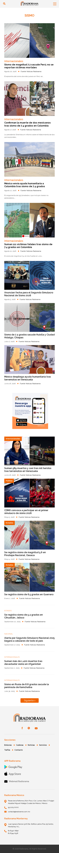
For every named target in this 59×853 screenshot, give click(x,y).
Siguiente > (29, 700)
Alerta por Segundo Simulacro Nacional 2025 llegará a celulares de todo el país (29, 639)
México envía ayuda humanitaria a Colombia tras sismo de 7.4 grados (24, 185)
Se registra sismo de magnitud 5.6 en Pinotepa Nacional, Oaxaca (25, 554)
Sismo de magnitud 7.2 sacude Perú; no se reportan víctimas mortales (29, 66)
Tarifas (7, 750)
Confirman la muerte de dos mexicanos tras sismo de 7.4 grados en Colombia (27, 124)
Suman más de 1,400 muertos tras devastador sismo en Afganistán (23, 662)
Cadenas (19, 745)
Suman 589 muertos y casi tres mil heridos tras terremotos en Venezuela (27, 469)
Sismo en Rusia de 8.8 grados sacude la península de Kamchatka (26, 686)
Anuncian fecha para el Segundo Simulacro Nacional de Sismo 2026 (28, 294)
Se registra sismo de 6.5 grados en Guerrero (28, 594)
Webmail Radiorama (19, 781)
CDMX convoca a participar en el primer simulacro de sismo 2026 (26, 512)
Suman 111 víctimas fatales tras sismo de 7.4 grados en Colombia (28, 246)
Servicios (43, 745)
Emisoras (8, 745)
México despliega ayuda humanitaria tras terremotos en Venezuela (27, 378)
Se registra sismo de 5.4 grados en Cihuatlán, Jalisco (23, 616)
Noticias (31, 745)
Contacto (18, 750)
